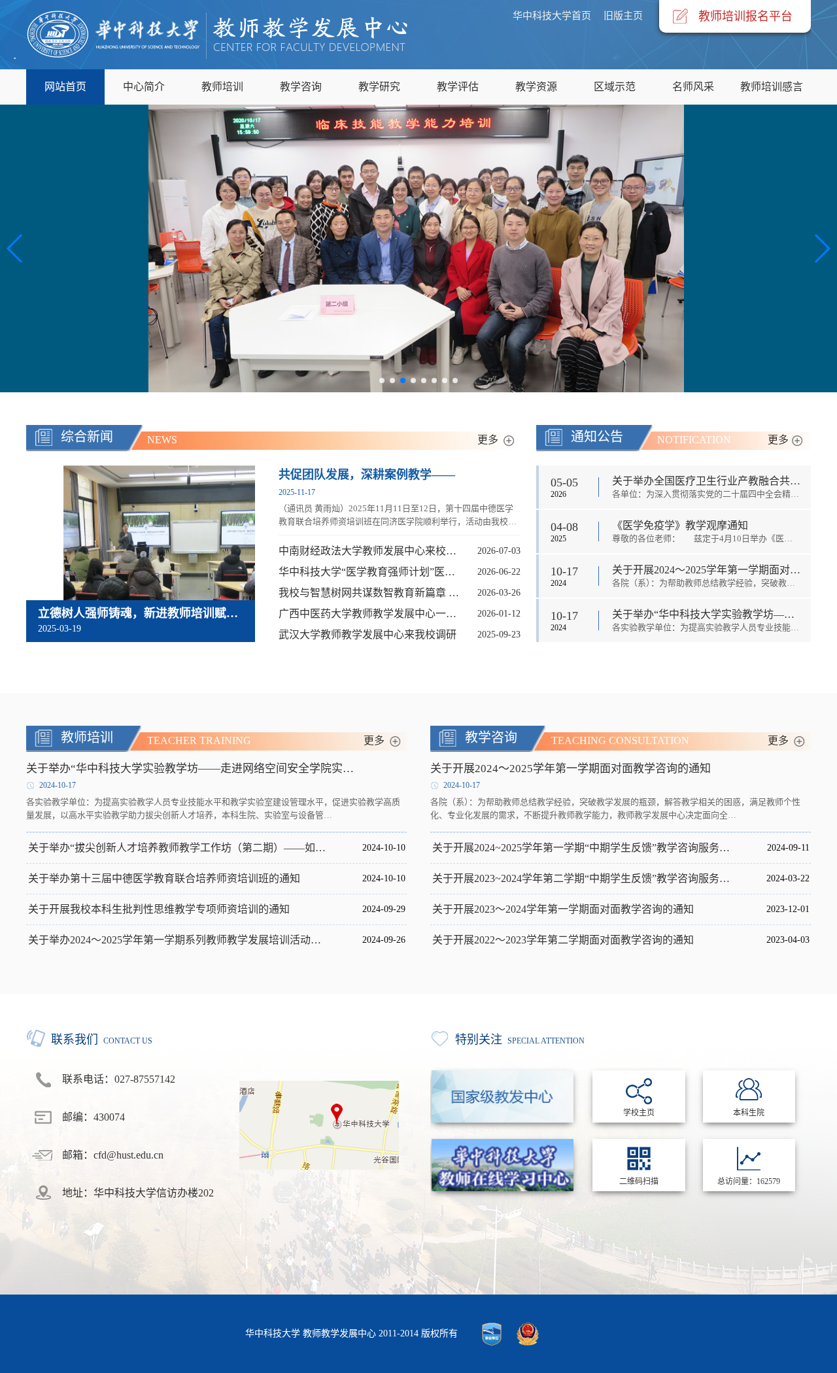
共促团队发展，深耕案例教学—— (367, 474)
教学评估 (458, 86)
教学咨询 (301, 86)
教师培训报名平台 (745, 16)
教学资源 (536, 86)
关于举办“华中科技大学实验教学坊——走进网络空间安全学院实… (190, 768)
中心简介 (144, 86)
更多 (487, 439)
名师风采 (693, 86)
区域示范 (615, 86)
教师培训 (222, 86)
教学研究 (379, 86)
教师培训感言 (771, 86)
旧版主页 (623, 15)
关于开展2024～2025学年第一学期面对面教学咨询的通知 (570, 768)
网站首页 (65, 86)
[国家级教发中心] (502, 1096)
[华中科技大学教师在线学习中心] (502, 1165)
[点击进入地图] (319, 1126)
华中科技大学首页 (552, 15)
